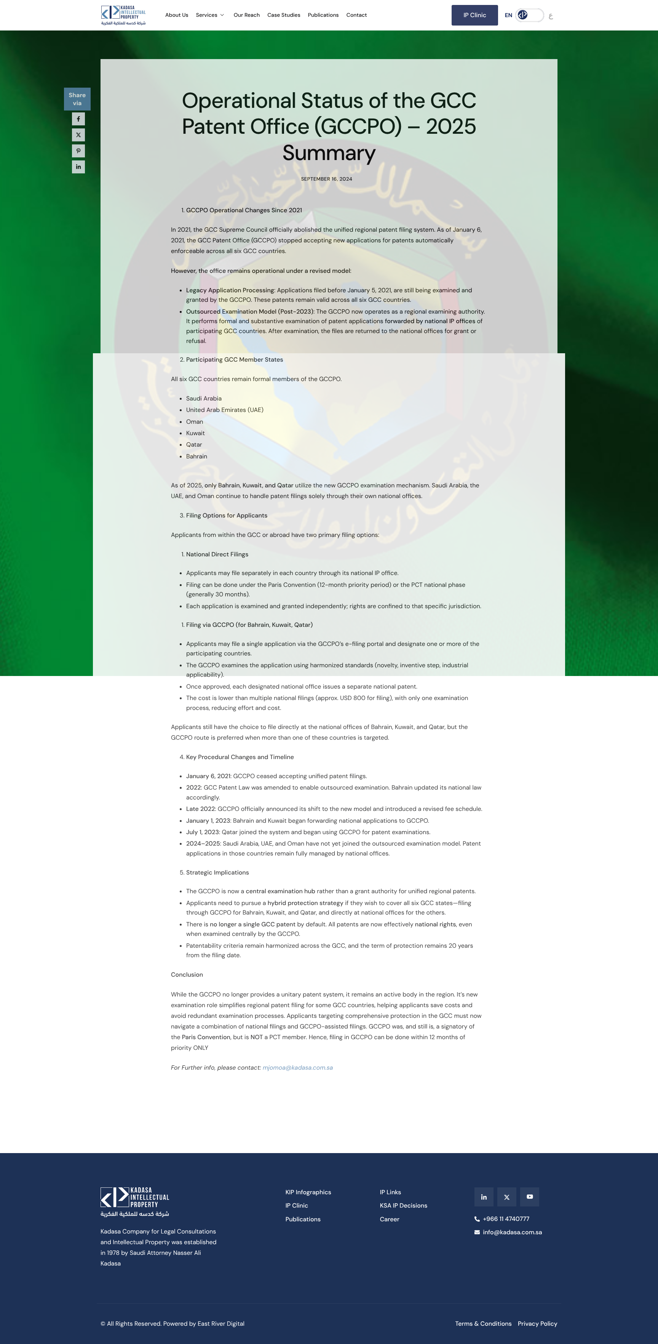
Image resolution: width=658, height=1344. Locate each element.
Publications (323, 15)
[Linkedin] (484, 1196)
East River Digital (221, 1324)
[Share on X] (78, 134)
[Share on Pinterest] (78, 150)
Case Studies (283, 15)
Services (206, 15)
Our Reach (247, 15)
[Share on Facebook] (78, 118)
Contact (357, 15)
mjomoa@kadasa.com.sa (298, 1068)
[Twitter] (506, 1196)
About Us (176, 15)
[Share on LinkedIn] (78, 166)
